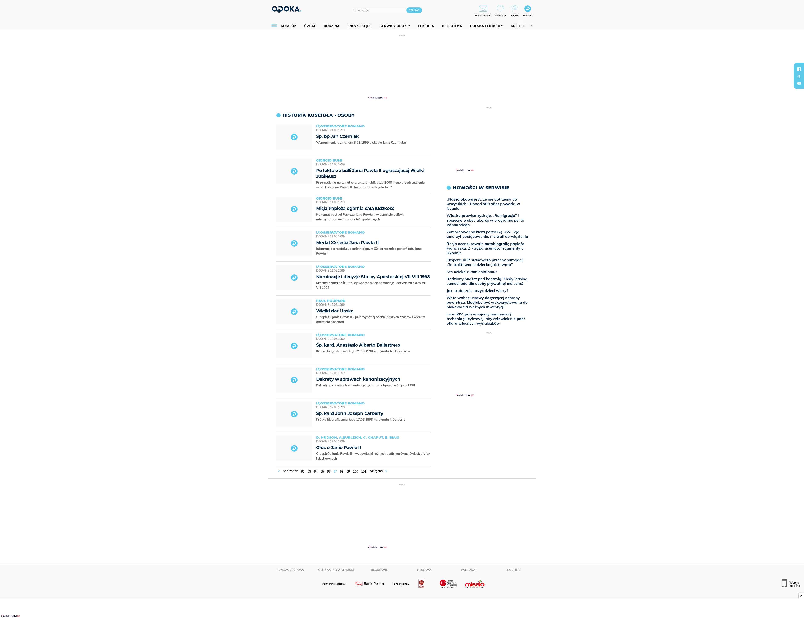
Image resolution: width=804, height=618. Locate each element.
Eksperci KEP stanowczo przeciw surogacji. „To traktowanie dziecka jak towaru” (485, 262)
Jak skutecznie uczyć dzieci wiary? (477, 290)
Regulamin (379, 570)
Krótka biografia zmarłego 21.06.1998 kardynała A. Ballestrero (363, 351)
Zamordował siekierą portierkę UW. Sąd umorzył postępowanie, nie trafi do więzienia (487, 234)
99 (348, 471)
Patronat (469, 570)
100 (355, 471)
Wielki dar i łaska (334, 311)
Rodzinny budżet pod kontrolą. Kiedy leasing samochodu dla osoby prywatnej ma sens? (487, 281)
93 (309, 471)
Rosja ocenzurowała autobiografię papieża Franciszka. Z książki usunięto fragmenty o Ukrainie (485, 248)
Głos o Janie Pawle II (338, 447)
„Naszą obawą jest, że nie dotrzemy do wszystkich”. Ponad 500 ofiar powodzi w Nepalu (483, 204)
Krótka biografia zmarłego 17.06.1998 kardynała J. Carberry (361, 419)
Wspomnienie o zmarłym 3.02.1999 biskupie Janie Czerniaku (361, 142)
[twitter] (799, 76)
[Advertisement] (402, 66)
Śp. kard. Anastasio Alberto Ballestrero (358, 345)
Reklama (424, 570)
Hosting (514, 570)
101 (363, 471)
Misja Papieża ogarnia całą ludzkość (355, 208)
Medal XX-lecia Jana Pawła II (347, 242)
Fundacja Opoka (290, 570)
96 (328, 471)
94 (315, 471)
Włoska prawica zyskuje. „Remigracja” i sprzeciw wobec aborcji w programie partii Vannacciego (485, 220)
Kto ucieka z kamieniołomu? (472, 271)
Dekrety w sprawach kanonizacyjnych (358, 379)
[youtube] (799, 83)
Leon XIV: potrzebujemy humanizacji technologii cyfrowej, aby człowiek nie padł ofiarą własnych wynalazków (486, 319)
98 (341, 471)
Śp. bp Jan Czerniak (337, 136)
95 (322, 471)
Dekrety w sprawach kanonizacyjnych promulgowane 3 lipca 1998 (366, 385)
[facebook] (799, 69)
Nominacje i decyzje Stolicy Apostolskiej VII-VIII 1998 (373, 276)
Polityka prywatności (335, 570)
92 (302, 471)
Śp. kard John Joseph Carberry (349, 413)
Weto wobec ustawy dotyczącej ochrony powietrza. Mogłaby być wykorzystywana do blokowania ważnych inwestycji (487, 302)
